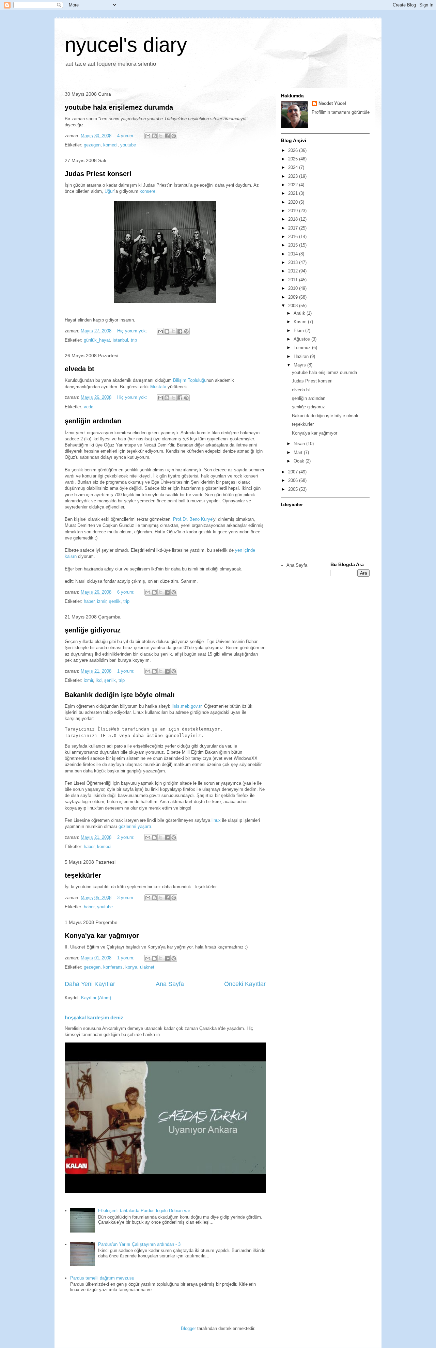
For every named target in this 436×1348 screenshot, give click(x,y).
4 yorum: (126, 135)
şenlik (115, 601)
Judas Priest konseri (98, 173)
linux (216, 820)
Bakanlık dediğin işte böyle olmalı (120, 695)
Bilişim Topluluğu (189, 380)
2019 (293, 210)
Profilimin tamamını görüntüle (341, 112)
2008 (293, 305)
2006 (293, 480)
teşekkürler (83, 875)
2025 (293, 158)
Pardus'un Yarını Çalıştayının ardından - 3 (139, 1244)
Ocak (300, 461)
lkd (99, 680)
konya (131, 967)
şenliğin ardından (93, 421)
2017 (293, 228)
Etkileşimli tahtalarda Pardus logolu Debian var (144, 1210)
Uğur (109, 191)
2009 (293, 297)
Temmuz (303, 347)
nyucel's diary (126, 44)
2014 (293, 253)
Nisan (300, 443)
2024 (293, 167)
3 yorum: (126, 897)
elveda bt (79, 369)
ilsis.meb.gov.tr (186, 706)
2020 (293, 202)
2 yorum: (126, 837)
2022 (293, 184)
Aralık (300, 313)
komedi (110, 144)
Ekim (299, 330)
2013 (293, 262)
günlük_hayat (97, 340)
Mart (299, 452)
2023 (293, 176)
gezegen (92, 144)
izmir (101, 601)
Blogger (188, 1328)
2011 (293, 279)
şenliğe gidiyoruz (93, 630)
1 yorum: (126, 671)
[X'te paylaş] (160, 135)
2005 (293, 489)
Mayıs (300, 364)
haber (89, 601)
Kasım (301, 321)
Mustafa (158, 386)
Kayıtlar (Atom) (96, 997)
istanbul (120, 340)
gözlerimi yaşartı (135, 826)
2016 (293, 236)
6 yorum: (126, 592)
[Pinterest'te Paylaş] (173, 135)
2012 (293, 270)
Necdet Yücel (332, 103)
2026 (293, 150)
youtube (128, 144)
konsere (147, 191)
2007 (293, 471)
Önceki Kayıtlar (245, 984)
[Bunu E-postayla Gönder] (147, 135)
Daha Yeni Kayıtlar (90, 984)
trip (134, 340)
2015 (293, 245)
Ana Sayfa (170, 984)
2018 (293, 219)
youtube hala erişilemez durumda (119, 107)
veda (88, 406)
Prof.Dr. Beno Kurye (193, 519)
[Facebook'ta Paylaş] (167, 135)
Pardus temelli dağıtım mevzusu (102, 1278)
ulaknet (147, 967)
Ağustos (302, 339)
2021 (293, 193)
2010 (293, 288)
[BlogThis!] (154, 135)
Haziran (302, 356)
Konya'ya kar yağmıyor (102, 935)
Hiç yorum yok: (133, 330)
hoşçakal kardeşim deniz (94, 1017)
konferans (113, 967)
